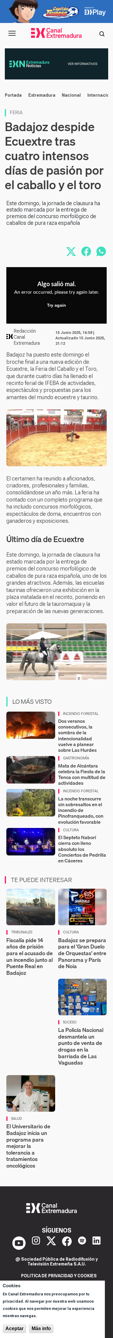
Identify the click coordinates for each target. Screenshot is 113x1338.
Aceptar (14, 1328)
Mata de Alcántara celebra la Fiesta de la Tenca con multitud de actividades (81, 774)
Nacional (71, 95)
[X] (51, 1243)
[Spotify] (82, 1243)
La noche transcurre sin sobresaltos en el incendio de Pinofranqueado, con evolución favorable (80, 810)
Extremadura (41, 95)
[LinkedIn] (97, 1243)
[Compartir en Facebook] (86, 251)
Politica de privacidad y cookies (59, 1275)
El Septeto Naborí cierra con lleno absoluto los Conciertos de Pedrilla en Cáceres (82, 849)
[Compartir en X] (71, 251)
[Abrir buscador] (102, 33)
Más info (41, 1328)
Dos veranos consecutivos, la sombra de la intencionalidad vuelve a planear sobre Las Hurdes (77, 735)
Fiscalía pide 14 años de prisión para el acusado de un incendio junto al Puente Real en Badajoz (29, 956)
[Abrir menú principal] (12, 33)
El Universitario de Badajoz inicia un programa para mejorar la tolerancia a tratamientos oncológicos (28, 1146)
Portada (13, 95)
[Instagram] (36, 1243)
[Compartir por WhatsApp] (101, 251)
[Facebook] (67, 1243)
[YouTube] (19, 1243)
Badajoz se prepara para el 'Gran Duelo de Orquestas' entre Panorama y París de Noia (82, 953)
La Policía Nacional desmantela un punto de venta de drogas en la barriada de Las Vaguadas (80, 1046)
